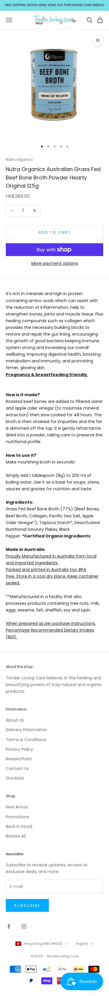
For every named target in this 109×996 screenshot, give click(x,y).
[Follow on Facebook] (9, 926)
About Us (15, 720)
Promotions (17, 817)
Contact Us (17, 768)
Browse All (16, 836)
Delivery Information (26, 730)
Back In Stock (19, 826)
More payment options (54, 263)
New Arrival (17, 807)
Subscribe (27, 905)
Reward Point (19, 759)
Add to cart (54, 232)
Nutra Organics (19, 159)
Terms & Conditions (26, 740)
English (82, 943)
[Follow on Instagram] (24, 926)
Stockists (15, 778)
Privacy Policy (19, 749)
